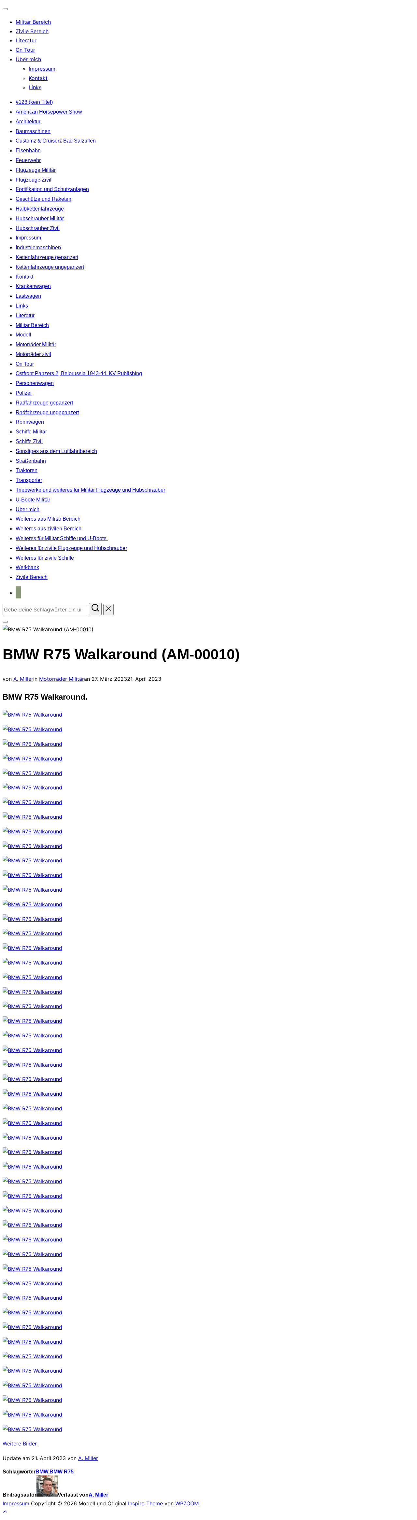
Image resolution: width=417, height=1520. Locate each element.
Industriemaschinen (38, 247)
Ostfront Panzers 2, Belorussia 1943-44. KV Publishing (79, 373)
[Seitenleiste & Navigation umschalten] (5, 622)
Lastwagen (28, 296)
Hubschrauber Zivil (38, 228)
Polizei (24, 393)
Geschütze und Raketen (43, 199)
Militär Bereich (33, 22)
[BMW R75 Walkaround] (32, 714)
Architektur (28, 121)
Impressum (42, 68)
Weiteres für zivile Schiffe (45, 558)
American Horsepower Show (49, 112)
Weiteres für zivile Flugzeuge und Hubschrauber (71, 548)
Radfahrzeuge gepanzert (44, 402)
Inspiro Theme (145, 1503)
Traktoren (26, 470)
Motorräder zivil (33, 354)
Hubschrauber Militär (40, 218)
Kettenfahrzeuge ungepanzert (50, 267)
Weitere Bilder (20, 1443)
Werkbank (27, 567)
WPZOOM (187, 1503)
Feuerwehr (28, 160)
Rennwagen (30, 422)
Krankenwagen (33, 286)
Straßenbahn (31, 461)
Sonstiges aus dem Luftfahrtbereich (56, 451)
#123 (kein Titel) (34, 102)
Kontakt (38, 78)
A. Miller (23, 679)
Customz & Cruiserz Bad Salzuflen (56, 141)
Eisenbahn (28, 150)
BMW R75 (62, 1471)
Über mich (28, 59)
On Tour (25, 50)
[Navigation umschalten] (5, 9)
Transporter (29, 480)
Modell (23, 334)
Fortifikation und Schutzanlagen (52, 189)
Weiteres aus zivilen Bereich (48, 528)
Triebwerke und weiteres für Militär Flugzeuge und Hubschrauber (90, 490)
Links (35, 87)
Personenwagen (35, 383)
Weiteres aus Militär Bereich (48, 519)
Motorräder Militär (36, 344)
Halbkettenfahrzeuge (40, 209)
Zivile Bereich (32, 31)
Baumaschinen (33, 131)
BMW (42, 1471)
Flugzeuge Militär (36, 170)
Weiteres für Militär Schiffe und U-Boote (62, 538)
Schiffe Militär (31, 431)
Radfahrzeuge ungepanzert (47, 412)
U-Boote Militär (33, 499)
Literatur (26, 40)
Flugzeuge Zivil (33, 180)
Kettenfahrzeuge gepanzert (47, 257)
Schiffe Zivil (29, 441)
